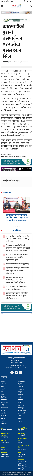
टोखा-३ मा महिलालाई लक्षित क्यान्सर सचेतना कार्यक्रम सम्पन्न (16, 216)
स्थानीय (9, 154)
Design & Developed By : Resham (23, 474)
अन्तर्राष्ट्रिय (3, 389)
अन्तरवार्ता (20, 386)
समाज (19, 418)
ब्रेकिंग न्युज (20, 408)
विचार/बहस (4, 416)
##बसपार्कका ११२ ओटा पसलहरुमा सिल (15, 156)
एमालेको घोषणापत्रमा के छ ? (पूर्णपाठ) (17, 264)
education (4, 384)
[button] (13, 226)
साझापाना (5, 62)
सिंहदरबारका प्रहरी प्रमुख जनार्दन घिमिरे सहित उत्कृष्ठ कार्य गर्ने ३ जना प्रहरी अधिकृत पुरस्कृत (17, 271)
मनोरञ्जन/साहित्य (22, 410)
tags (2, 386)
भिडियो (3, 410)
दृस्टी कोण (4, 400)
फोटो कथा (4, 405)
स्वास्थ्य (20, 421)
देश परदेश (20, 400)
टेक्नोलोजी (4, 397)
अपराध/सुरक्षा (21, 389)
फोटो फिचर (21, 405)
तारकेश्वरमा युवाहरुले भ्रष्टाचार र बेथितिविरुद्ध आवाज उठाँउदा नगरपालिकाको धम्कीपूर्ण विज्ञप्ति (15, 280)
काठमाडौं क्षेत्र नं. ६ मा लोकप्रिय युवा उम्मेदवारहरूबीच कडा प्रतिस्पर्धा (16, 287)
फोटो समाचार (4, 408)
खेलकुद (20, 392)
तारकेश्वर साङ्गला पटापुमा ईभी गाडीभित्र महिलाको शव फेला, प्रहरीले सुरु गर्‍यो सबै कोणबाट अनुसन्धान (17, 296)
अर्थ (2, 392)
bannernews (21, 381)
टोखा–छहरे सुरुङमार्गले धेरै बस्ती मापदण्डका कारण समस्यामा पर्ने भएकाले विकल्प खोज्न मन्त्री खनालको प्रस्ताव (18, 248)
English (20, 384)
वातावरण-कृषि (21, 413)
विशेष (19, 416)
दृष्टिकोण (20, 397)
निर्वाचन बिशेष (5, 402)
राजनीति (3, 413)
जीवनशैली (20, 394)
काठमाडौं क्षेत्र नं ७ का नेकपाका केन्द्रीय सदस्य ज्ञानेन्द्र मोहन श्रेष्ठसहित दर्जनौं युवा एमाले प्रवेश (18, 239)
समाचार (3, 418)
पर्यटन (19, 402)
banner (3, 381)
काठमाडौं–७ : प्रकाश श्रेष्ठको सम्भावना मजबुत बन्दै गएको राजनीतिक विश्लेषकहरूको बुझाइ (17, 257)
